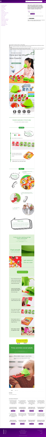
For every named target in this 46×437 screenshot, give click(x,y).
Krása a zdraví (3, 16)
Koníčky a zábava (3, 15)
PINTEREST (5, 432)
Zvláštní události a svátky (4, 24)
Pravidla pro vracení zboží (23, 432)
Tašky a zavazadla (3, 21)
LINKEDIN (5, 433)
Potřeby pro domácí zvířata (4, 20)
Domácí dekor (3, 7)
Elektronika (2, 10)
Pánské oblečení (3, 25)
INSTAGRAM (5, 431)
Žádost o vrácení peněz (23, 433)
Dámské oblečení (3, 6)
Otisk (41, 432)
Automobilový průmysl (4, 5)
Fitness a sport (3, 11)
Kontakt (41, 433)
